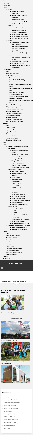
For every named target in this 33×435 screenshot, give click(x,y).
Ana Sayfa (7, 397)
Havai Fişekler (8, 411)
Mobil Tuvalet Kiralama (7, 384)
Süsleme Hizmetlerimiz (10, 405)
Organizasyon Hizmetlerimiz (12, 402)
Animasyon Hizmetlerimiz (11, 399)
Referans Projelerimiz (10, 422)
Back (4, 1)
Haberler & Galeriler (9, 425)
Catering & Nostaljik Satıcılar (12, 414)
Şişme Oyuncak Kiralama (11, 419)
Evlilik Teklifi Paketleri (10, 417)
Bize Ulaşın (7, 428)
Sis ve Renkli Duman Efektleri (9, 340)
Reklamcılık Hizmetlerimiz (11, 408)
